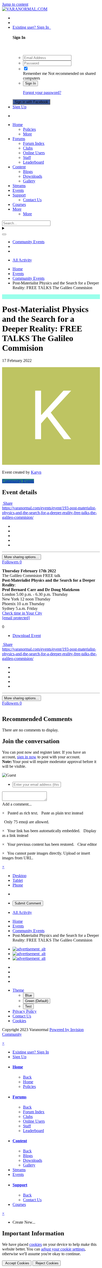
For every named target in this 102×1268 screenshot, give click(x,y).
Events (18, 190)
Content (19, 167)
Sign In (30, 83)
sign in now (26, 757)
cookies (35, 1244)
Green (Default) (36, 1001)
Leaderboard (33, 162)
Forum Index (33, 143)
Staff (27, 157)
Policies (29, 129)
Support (19, 195)
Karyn (36, 472)
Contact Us (32, 200)
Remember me (35, 73)
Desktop (19, 875)
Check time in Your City (22, 613)
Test (28, 1006)
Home (18, 124)
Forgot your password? (42, 92)
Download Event (27, 635)
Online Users (34, 153)
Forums (19, 138)
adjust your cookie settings (63, 1249)
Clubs (28, 148)
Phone (18, 885)
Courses (19, 204)
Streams (19, 185)
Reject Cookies (47, 1263)
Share (7, 503)
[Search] (4, 234)
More (27, 134)
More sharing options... (21, 557)
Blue (28, 995)
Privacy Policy (25, 1011)
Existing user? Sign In (32, 27)
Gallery (29, 181)
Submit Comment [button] (28, 903)
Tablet (18, 880)
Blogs (28, 171)
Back (27, 1077)
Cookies (19, 1021)
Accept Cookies (16, 1263)
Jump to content (15, 4)
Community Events (18, 481)
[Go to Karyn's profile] (51, 463)
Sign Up (19, 107)
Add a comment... (17, 804)
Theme (18, 990)
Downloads (32, 176)
